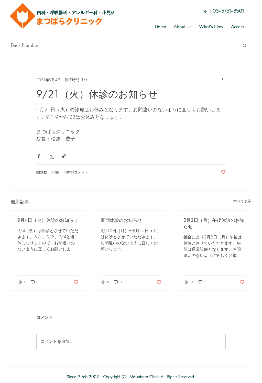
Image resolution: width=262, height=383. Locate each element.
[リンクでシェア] (63, 156)
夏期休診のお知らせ (121, 220)
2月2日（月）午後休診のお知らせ (213, 223)
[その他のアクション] (223, 79)
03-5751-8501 (228, 11)
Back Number (24, 45)
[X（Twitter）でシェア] (51, 156)
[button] (244, 45)
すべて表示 (242, 201)
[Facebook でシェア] (38, 156)
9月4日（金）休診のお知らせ (47, 220)
